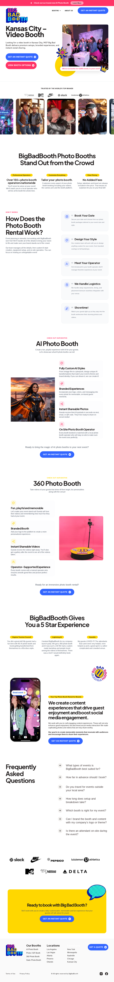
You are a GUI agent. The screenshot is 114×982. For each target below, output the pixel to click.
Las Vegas (51, 952)
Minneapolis (72, 952)
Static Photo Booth (33, 960)
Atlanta (49, 956)
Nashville (71, 956)
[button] (56, 10)
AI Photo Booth (32, 949)
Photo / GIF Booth (33, 953)
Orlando (50, 962)
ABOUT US (69, 10)
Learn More (77, 3)
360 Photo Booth (33, 956)
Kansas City (72, 962)
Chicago (70, 959)
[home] (17, 15)
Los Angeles (52, 949)
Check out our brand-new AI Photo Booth (51, 3)
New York (71, 949)
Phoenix (50, 959)
